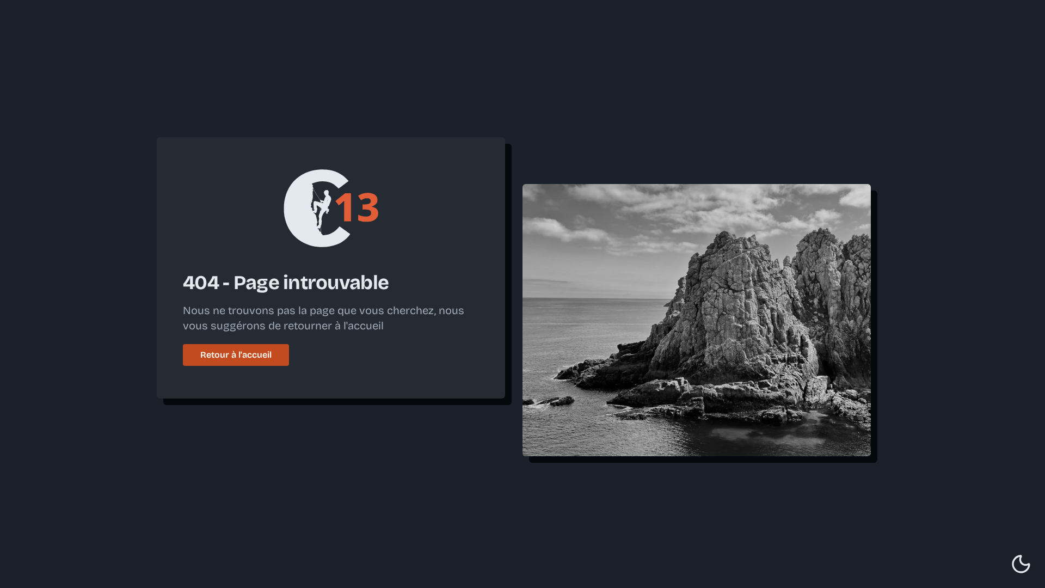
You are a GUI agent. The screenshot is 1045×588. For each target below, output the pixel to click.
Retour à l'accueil (236, 355)
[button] (1021, 564)
